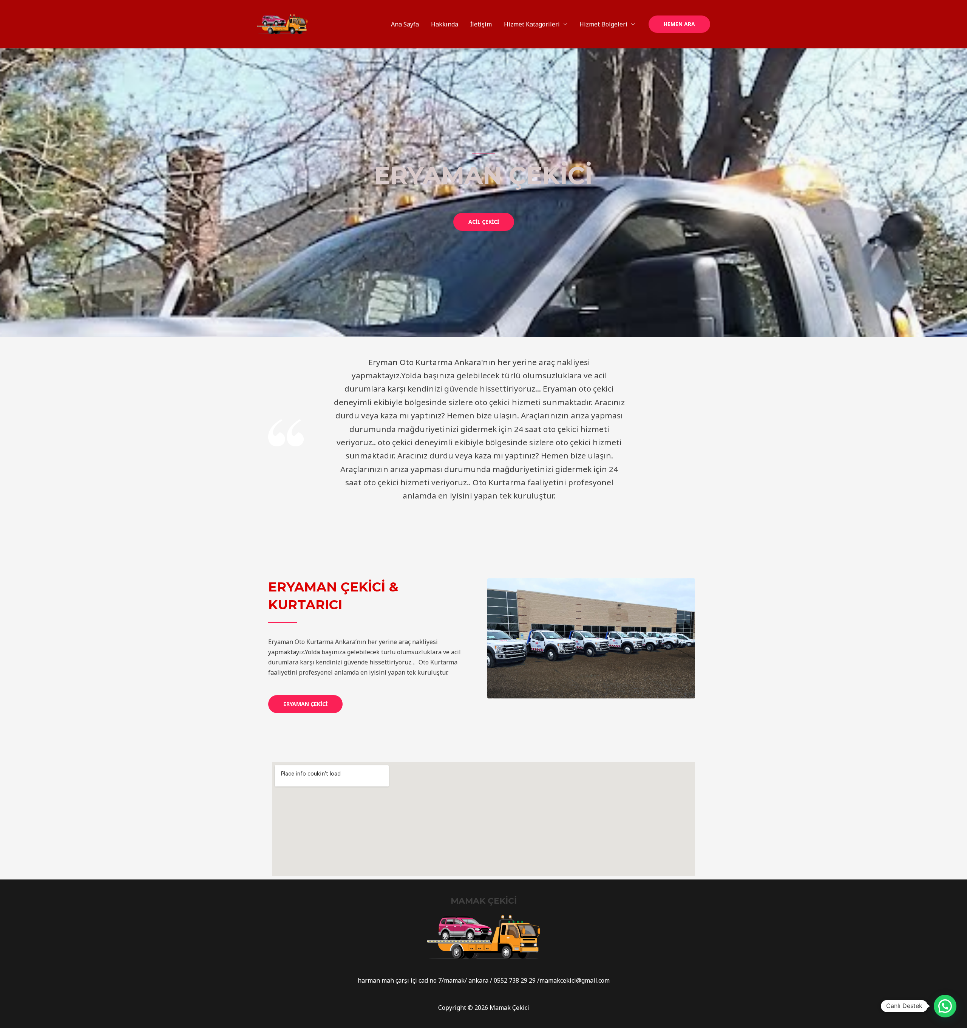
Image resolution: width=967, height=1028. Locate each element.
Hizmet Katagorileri (532, 24)
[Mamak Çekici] (282, 23)
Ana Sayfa (405, 24)
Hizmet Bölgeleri (603, 24)
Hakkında (444, 24)
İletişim (481, 24)
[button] (483, 222)
